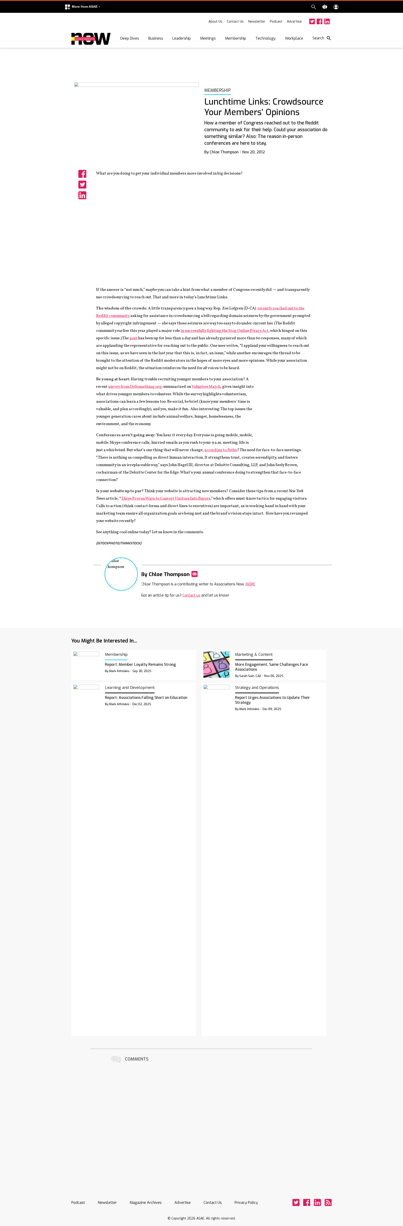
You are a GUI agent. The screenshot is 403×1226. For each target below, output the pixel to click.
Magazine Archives (146, 1202)
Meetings (208, 38)
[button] (82, 7)
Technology (265, 38)
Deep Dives (129, 38)
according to (220, 450)
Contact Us (235, 21)
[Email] (194, 574)
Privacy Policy (246, 1202)
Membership (235, 38)
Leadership (181, 38)
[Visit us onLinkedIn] (327, 21)
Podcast (276, 21)
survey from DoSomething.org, (135, 386)
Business (155, 38)
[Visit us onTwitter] (312, 21)
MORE (250, 584)
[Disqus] (201, 1123)
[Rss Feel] (328, 1202)
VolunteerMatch (205, 386)
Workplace (294, 38)
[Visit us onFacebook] (319, 21)
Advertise (294, 21)
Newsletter (256, 21)
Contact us (191, 595)
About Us (215, 21)
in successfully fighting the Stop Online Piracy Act (224, 330)
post (133, 338)
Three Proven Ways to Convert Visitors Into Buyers (165, 498)
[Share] (82, 174)
